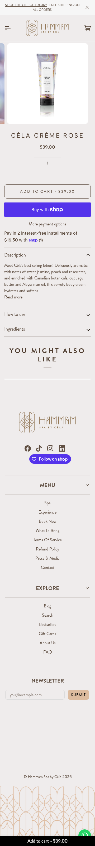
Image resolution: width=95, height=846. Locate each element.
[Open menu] (12, 28)
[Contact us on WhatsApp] (84, 835)
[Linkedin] (62, 448)
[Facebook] (28, 448)
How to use (14, 314)
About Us (48, 643)
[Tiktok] (39, 448)
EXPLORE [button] (47, 588)
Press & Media (47, 558)
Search (47, 615)
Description (15, 255)
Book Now (47, 521)
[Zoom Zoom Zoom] (47, 83)
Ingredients (14, 329)
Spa (47, 503)
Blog (47, 606)
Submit (78, 694)
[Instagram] (50, 448)
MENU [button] (47, 485)
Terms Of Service (47, 540)
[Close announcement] (87, 7)
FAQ (47, 652)
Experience (47, 512)
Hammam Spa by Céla (44, 776)
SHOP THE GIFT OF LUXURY (26, 5)
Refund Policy (47, 549)
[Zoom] (17, 114)
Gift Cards (47, 634)
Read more (13, 297)
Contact (47, 567)
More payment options (47, 224)
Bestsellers (47, 624)
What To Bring (47, 531)
